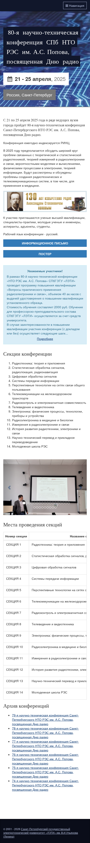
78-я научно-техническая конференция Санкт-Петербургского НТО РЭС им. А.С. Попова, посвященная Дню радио (45, 732)
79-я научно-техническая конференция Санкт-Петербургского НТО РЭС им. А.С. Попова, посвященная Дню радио (45, 719)
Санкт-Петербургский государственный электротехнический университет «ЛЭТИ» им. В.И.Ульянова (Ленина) (40, 832)
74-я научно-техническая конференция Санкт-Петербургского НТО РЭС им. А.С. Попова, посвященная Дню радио (45, 785)
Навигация (76, 5)
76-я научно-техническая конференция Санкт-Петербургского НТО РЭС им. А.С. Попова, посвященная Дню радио (45, 758)
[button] (9, 487)
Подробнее (45, 338)
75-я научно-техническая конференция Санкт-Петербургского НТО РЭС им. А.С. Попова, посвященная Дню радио (45, 772)
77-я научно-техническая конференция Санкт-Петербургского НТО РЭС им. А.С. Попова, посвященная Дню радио (45, 745)
